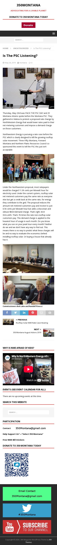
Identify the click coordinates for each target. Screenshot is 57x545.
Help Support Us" (11, 434)
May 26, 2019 (10, 62)
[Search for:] (28, 39)
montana (23, 62)
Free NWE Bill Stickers (13, 440)
